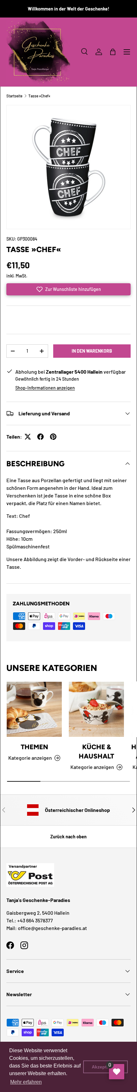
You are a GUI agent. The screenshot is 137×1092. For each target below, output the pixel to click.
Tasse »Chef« (39, 96)
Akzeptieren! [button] (105, 1066)
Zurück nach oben (68, 836)
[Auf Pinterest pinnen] (53, 436)
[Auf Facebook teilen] (40, 436)
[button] (113, 52)
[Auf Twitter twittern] (27, 436)
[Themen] (34, 709)
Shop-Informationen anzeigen (45, 388)
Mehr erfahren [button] (26, 1082)
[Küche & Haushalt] (96, 709)
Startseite (14, 96)
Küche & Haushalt (96, 751)
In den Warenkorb (92, 351)
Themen (34, 747)
